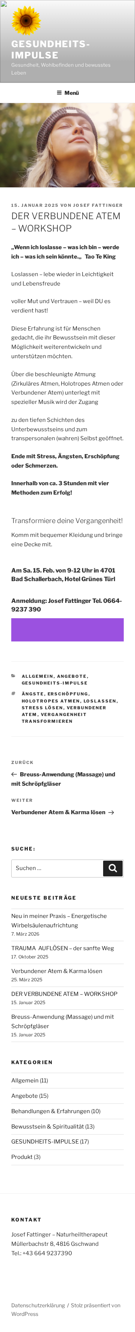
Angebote (72, 676)
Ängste (33, 694)
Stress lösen (42, 707)
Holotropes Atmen (51, 701)
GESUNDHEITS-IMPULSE (55, 683)
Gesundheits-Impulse (50, 50)
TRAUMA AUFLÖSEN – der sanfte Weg (62, 948)
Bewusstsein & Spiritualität (47, 1126)
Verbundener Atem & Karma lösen (56, 971)
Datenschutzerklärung (38, 1305)
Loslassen (100, 701)
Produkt (22, 1157)
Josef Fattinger (98, 205)
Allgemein (38, 676)
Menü (71, 93)
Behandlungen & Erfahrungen (50, 1111)
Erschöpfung (68, 694)
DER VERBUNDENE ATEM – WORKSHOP (64, 994)
